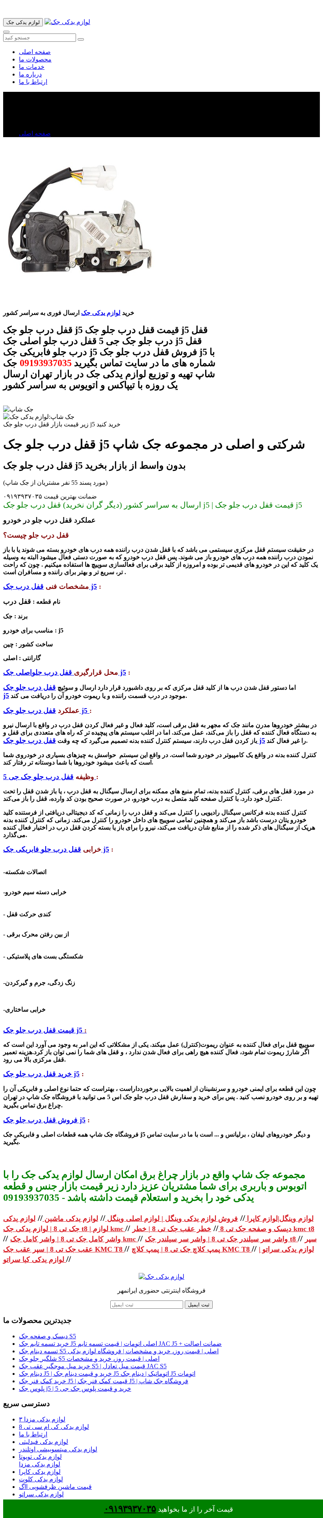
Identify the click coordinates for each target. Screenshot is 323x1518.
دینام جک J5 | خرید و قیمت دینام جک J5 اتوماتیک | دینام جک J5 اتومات (107, 1373)
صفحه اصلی (35, 51)
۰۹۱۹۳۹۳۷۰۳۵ (130, 1509)
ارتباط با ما (33, 81)
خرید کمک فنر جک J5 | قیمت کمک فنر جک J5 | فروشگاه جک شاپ (103, 1381)
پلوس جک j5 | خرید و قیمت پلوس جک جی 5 (75, 1388)
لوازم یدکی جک (101, 312)
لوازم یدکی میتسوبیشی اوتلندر (58, 1449)
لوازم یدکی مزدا (39, 1464)
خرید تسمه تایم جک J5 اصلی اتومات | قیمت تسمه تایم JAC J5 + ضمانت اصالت (120, 1343)
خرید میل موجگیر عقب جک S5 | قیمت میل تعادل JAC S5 (93, 1366)
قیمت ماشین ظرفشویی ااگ (55, 1486)
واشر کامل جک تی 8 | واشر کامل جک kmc (74, 1239)
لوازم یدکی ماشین (70, 1218)
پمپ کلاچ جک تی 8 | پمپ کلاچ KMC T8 (192, 1249)
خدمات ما (32, 66)
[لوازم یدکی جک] (67, 22)
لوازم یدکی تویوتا (40, 1456)
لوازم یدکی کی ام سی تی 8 (54, 1426)
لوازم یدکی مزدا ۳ (42, 1419)
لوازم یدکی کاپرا (40, 1471)
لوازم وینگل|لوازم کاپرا (279, 1218)
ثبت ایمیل (199, 1305)
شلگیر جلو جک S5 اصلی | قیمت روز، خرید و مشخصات (89, 1358)
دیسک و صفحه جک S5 (47, 1336)
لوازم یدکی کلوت (41, 1479)
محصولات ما (35, 59)
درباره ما (30, 74)
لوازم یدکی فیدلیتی (43, 1441)
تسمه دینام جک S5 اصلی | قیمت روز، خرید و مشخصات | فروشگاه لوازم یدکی (119, 1351)
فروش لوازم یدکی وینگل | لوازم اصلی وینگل (171, 1218)
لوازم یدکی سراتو (41, 1494)
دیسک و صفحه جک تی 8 (254, 1229)
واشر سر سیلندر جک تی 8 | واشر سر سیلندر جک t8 (221, 1239)
